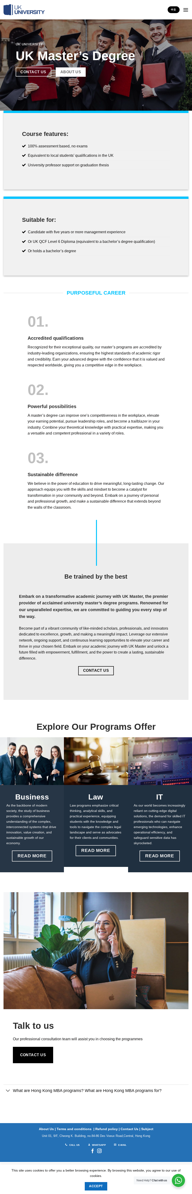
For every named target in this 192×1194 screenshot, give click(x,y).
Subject (147, 1129)
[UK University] (24, 9)
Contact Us (129, 1129)
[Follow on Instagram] (99, 1151)
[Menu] (185, 9)
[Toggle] (8, 1091)
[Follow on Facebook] (92, 1151)
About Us (46, 1129)
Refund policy (106, 1129)
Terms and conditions (74, 1129)
